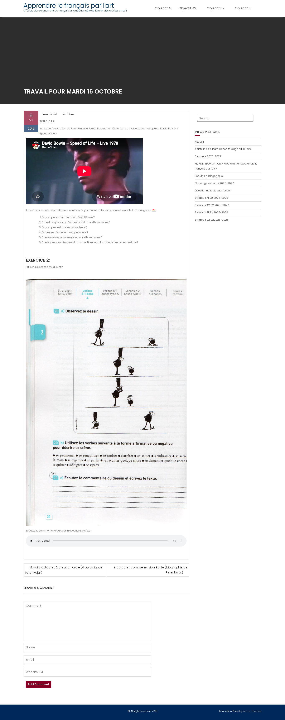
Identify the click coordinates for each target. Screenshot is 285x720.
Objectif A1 (163, 8)
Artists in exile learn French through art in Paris (223, 149)
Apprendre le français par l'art (69, 5)
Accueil (199, 141)
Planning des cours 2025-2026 (214, 183)
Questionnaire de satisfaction (213, 190)
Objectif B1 (243, 8)
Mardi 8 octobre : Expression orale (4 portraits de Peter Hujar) (63, 570)
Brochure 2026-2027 (208, 156)
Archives (68, 114)
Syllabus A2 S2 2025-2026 (212, 205)
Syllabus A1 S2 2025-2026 (211, 198)
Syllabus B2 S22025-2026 (211, 219)
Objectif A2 (187, 8)
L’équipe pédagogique (209, 176)
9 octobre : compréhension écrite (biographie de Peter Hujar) (150, 569)
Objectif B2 (215, 8)
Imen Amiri (50, 114)
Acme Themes (252, 711)
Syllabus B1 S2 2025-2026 (211, 212)
